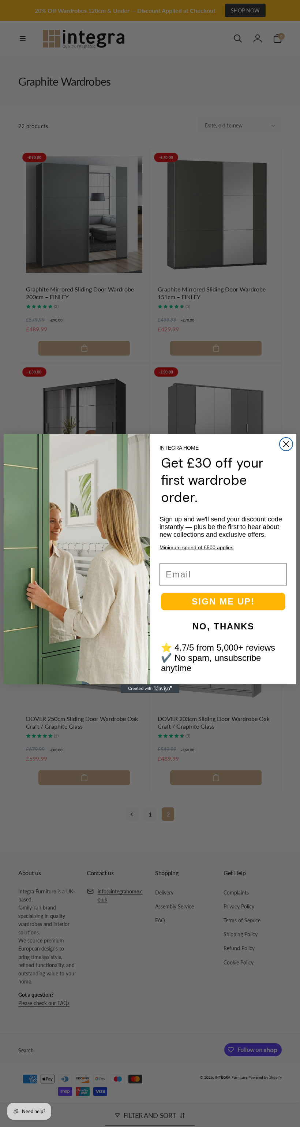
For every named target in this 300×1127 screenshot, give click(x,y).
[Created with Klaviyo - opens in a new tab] (150, 688)
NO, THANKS (223, 626)
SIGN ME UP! (223, 601)
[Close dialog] (286, 444)
